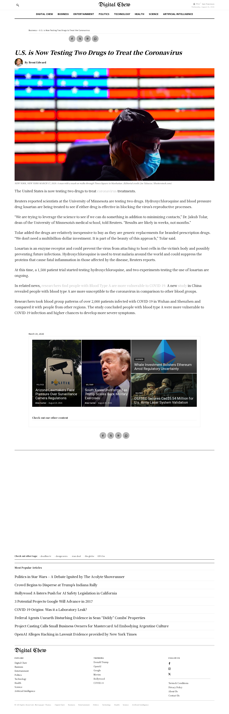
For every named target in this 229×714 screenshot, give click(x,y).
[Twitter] (79, 38)
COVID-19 (99, 682)
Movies (97, 674)
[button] (18, 5)
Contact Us (173, 695)
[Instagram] (169, 669)
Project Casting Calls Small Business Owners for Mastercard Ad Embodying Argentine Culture (92, 625)
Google (97, 670)
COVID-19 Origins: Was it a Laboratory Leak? (51, 609)
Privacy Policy (175, 687)
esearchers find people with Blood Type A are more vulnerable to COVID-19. (104, 285)
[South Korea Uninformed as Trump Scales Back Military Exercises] (106, 373)
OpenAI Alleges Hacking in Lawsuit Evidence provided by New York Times (76, 634)
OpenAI (97, 666)
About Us (173, 691)
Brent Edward (37, 62)
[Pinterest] (87, 38)
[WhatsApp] (95, 38)
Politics (40, 385)
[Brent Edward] (20, 62)
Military (89, 385)
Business (33, 30)
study (182, 285)
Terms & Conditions (178, 683)
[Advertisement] (114, 504)
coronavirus (107, 190)
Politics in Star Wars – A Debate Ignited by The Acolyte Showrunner (70, 576)
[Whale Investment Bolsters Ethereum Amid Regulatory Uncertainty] (164, 356)
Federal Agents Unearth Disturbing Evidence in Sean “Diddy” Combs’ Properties (80, 617)
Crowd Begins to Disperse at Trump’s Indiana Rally (56, 584)
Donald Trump (101, 662)
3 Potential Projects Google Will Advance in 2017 (54, 601)
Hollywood (99, 678)
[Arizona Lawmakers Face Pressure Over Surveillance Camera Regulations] (56, 373)
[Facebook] (72, 38)
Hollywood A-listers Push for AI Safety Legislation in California (66, 593)
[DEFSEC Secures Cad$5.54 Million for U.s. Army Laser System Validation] (164, 390)
